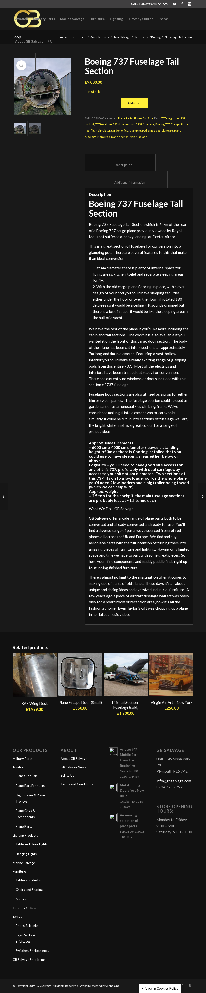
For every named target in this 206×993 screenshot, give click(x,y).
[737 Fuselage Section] (4, 496)
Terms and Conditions (77, 784)
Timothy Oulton (24, 908)
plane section (120, 136)
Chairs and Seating (29, 890)
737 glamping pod (124, 124)
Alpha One (113, 985)
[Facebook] (182, 4)
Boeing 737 (162, 124)
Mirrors (21, 899)
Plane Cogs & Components (25, 814)
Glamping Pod (138, 130)
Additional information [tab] (126, 182)
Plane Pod (103, 136)
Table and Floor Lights (32, 844)
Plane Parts (125, 118)
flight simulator (100, 130)
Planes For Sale (143, 118)
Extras (17, 916)
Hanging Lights (26, 854)
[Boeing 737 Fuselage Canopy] (202, 496)
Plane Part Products (30, 786)
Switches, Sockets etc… (32, 951)
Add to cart (134, 103)
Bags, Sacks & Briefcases (25, 938)
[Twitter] (174, 4)
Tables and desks (28, 880)
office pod (154, 130)
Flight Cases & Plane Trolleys (30, 798)
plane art (167, 130)
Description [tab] (120, 165)
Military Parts (22, 759)
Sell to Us (67, 775)
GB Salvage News (73, 767)
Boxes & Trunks (27, 926)
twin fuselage (138, 136)
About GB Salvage (74, 759)
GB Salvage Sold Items (29, 960)
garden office (119, 130)
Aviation (19, 767)
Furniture (19, 871)
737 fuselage (103, 124)
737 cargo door (170, 118)
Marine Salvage (24, 863)
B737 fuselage (145, 124)
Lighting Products (25, 835)
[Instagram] (189, 4)
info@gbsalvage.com (173, 780)
